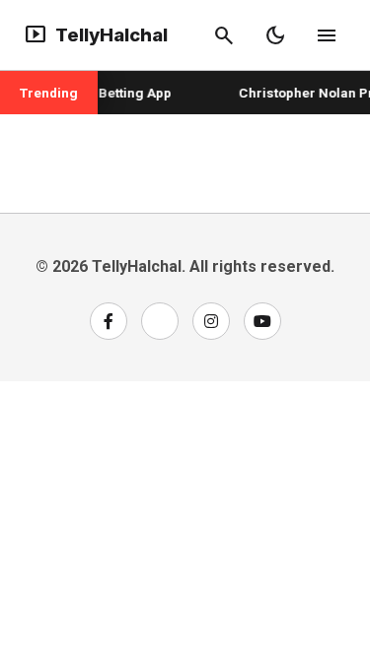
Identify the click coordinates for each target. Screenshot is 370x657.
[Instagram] (211, 321)
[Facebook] (108, 321)
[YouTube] (262, 321)
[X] (160, 321)
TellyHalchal (96, 35)
